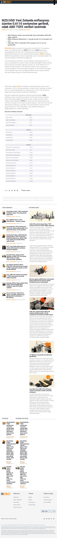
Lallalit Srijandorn (12, 223)
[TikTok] (54, 519)
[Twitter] (49, 519)
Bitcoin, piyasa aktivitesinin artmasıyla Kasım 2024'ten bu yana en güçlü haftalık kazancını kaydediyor (41, 280)
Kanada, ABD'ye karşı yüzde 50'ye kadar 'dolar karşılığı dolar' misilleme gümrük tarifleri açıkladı (17, 285)
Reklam (30, 499)
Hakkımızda (16, 493)
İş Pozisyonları (32, 502)
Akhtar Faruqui (11, 216)
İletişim (30, 497)
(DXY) (19, 86)
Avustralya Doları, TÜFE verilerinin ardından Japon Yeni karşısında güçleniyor (17, 213)
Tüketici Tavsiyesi (17, 507)
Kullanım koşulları (48, 499)
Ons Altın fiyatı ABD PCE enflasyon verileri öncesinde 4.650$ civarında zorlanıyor (40, 390)
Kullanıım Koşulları (48, 493)
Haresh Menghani (12, 243)
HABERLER (4, 29)
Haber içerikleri (26, 190)
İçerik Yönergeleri (17, 499)
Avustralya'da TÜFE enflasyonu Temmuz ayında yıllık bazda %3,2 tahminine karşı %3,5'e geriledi (17, 228)
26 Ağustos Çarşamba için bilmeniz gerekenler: (40, 355)
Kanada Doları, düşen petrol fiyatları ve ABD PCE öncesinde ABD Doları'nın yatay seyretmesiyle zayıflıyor (16, 257)
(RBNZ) (42, 54)
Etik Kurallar (16, 502)
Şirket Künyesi (16, 504)
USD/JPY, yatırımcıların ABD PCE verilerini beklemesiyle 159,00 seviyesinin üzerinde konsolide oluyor (41, 313)
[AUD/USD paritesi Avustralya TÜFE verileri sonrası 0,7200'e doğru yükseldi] (41, 216)
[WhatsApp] (44, 519)
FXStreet (5, 1)
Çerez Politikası (47, 502)
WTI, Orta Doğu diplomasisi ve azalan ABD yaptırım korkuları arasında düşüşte (16, 248)
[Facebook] (51, 519)
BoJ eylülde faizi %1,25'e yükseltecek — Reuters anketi (15, 220)
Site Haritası (46, 497)
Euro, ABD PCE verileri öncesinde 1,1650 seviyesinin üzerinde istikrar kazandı (16, 276)
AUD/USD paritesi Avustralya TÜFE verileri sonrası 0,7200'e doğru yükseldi (41, 224)
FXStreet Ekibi (27, 29)
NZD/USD (8, 48)
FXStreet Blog (32, 504)
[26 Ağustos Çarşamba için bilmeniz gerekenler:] (41, 347)
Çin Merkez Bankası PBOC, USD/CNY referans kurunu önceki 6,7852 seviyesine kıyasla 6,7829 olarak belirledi (17, 267)
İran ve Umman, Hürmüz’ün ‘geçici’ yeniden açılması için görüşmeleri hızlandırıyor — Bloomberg (15, 295)
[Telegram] (47, 519)
